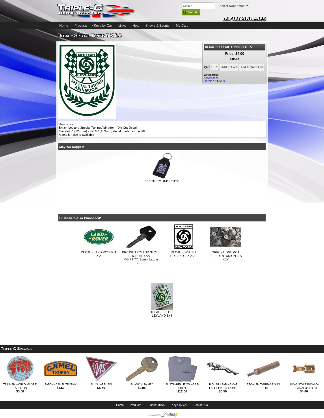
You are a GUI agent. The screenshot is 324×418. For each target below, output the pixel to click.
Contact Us (201, 405)
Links (122, 25)
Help (135, 25)
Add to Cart (229, 67)
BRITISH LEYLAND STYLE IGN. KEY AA (141, 254)
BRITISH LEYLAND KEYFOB (162, 181)
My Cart (182, 25)
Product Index (156, 405)
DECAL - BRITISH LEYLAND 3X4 (162, 313)
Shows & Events (157, 25)
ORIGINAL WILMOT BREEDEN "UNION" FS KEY (225, 256)
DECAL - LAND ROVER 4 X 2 (98, 254)
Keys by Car (103, 25)
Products (81, 25)
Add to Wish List (251, 67)
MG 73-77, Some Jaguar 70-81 (141, 261)
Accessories (211, 78)
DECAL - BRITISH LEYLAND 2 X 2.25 (183, 254)
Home (63, 25)
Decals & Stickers (214, 81)
